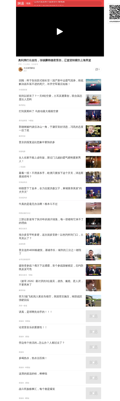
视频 (28, 3)
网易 (20, 3)
